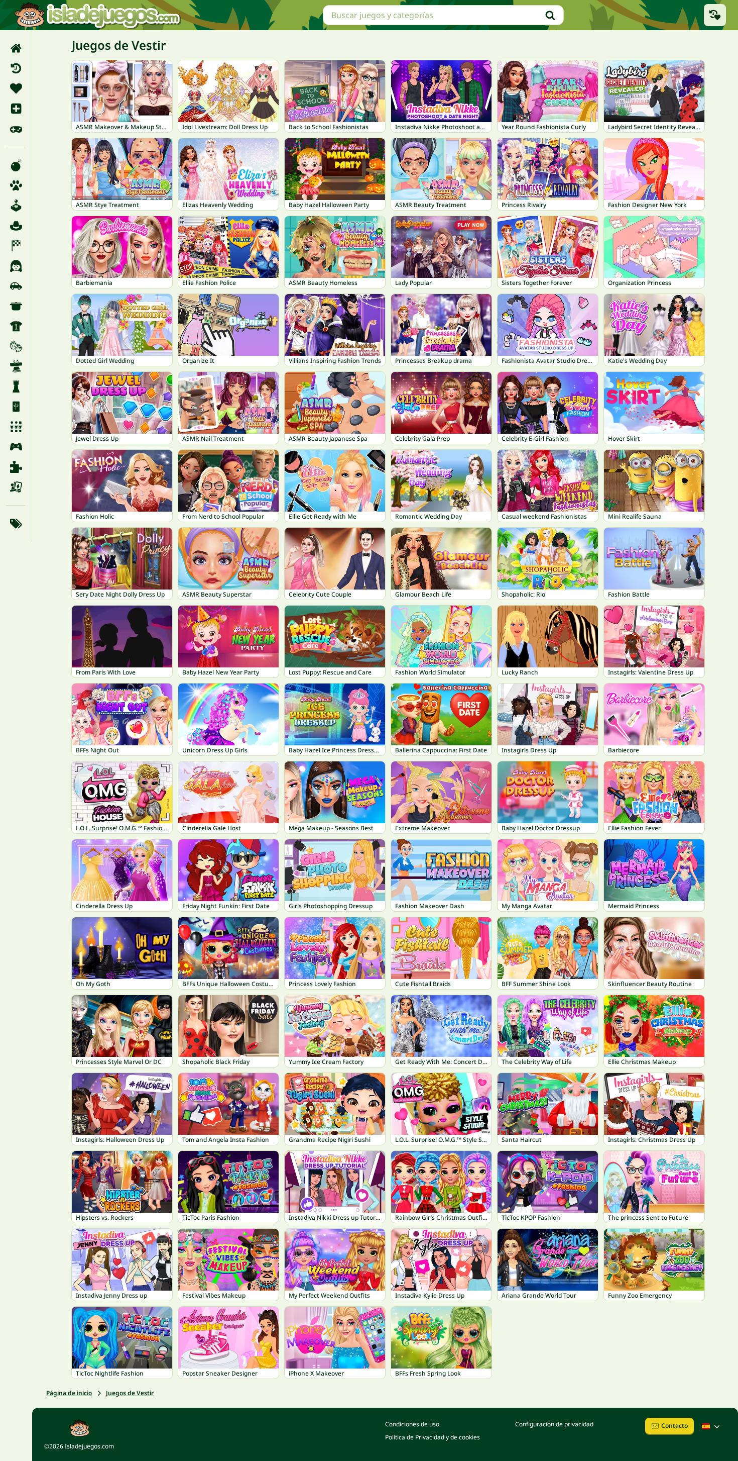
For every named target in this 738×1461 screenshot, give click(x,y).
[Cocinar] (16, 306)
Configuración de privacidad (554, 1424)
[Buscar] (550, 15)
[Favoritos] (16, 88)
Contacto (674, 1425)
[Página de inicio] (16, 48)
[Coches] (16, 286)
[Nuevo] (16, 109)
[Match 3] (16, 427)
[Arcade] (16, 206)
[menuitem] (16, 48)
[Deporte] (16, 326)
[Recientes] (16, 68)
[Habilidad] (16, 366)
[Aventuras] (16, 226)
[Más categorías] (16, 524)
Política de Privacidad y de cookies (432, 1437)
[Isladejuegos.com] (97, 15)
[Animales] (16, 185)
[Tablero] (16, 487)
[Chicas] (16, 266)
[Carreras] (16, 246)
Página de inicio (69, 1393)
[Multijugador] (16, 447)
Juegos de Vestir (130, 1393)
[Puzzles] (16, 467)
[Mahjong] (16, 407)
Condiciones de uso (412, 1424)
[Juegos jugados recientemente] (715, 15)
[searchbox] (443, 15)
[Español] (712, 1426)
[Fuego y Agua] (16, 346)
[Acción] (16, 165)
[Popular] (16, 129)
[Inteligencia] (16, 386)
